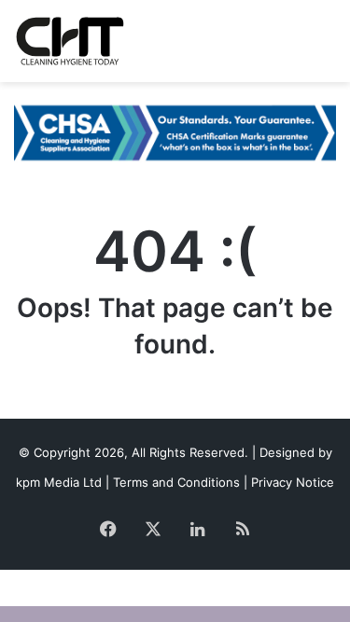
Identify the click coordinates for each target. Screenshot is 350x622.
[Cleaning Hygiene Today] (69, 41)
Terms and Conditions (176, 482)
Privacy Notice (292, 482)
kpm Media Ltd (59, 482)
